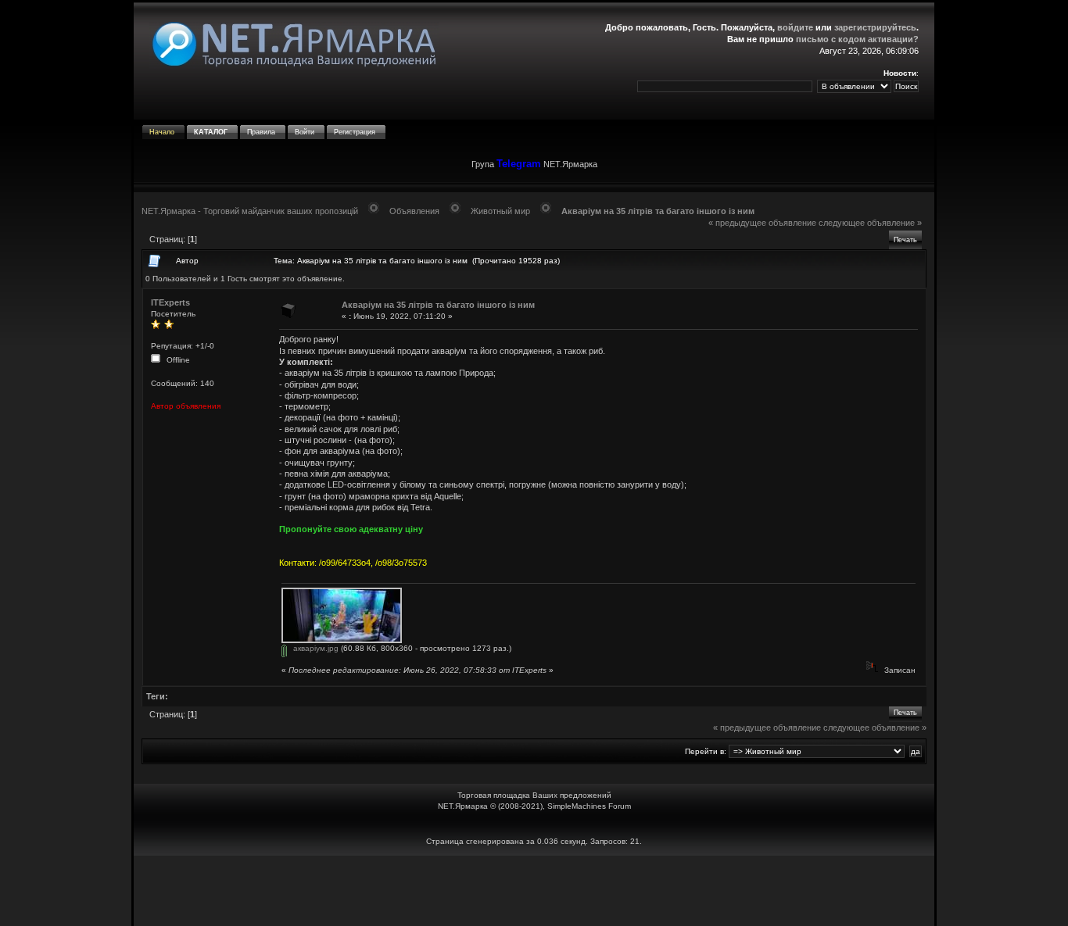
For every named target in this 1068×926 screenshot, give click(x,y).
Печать (905, 240)
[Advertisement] (534, 891)
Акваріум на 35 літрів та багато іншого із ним (657, 211)
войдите (795, 27)
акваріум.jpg (315, 648)
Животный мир (500, 211)
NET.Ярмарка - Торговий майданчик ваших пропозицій (250, 211)
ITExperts (170, 302)
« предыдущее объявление (762, 222)
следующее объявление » (870, 222)
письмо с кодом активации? (857, 39)
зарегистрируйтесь (875, 27)
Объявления (414, 211)
